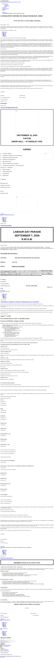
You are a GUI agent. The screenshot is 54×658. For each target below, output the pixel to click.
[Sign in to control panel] (4, 650)
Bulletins (4, 12)
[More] (7, 3)
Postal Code (2, 642)
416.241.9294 (6, 646)
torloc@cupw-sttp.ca (7, 645)
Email (3, 641)
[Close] (1, 629)
